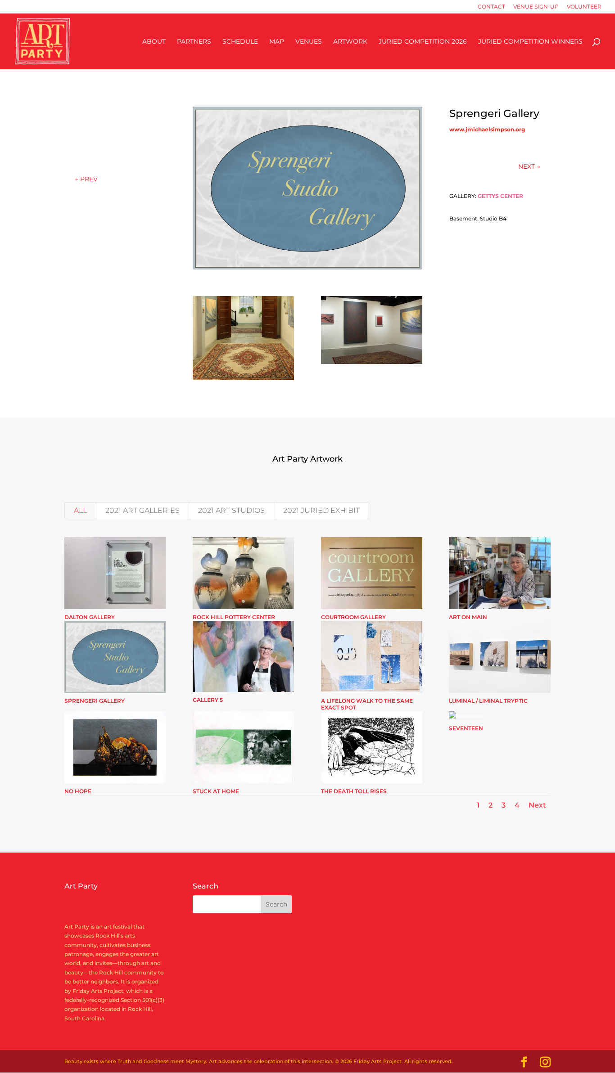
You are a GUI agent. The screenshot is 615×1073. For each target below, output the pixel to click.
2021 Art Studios (231, 510)
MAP (276, 41)
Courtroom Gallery (353, 617)
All (80, 510)
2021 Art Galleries (142, 510)
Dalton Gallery (89, 617)
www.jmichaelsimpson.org (487, 129)
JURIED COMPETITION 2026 (423, 41)
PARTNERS (194, 41)
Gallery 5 (208, 699)
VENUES (308, 41)
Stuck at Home (216, 791)
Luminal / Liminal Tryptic (488, 700)
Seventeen (466, 728)
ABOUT (154, 41)
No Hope (77, 791)
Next (537, 805)
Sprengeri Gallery (94, 700)
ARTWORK (350, 41)
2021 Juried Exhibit (321, 510)
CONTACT (491, 7)
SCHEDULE (240, 41)
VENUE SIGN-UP (536, 7)
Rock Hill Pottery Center (234, 617)
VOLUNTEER (584, 7)
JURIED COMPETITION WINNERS (530, 41)
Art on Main (468, 617)
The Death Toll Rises (354, 791)
